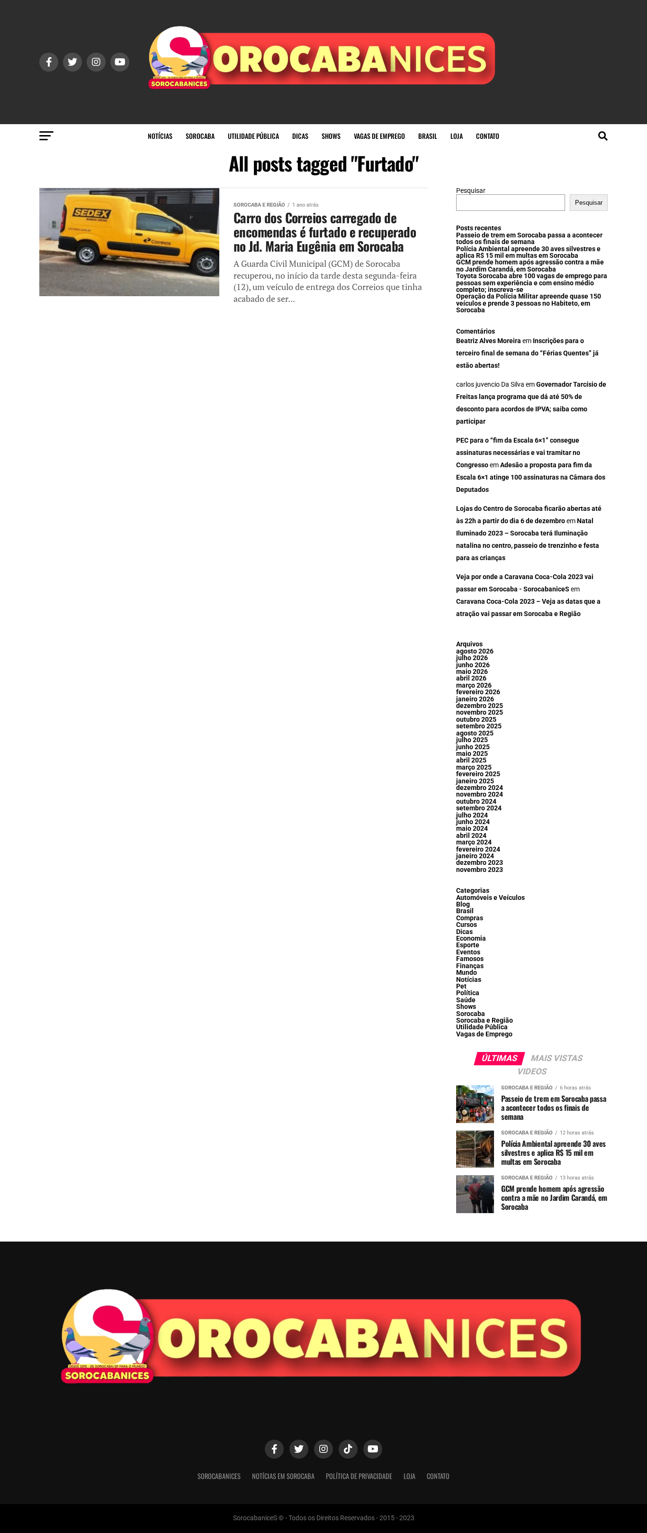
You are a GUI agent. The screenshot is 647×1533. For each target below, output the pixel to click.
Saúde (466, 1000)
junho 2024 (473, 822)
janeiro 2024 (475, 856)
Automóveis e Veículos (490, 898)
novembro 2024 (479, 794)
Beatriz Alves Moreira (488, 341)
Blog (463, 904)
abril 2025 (471, 760)
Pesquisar (470, 191)
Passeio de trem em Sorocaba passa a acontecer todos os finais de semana (529, 238)
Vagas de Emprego (379, 136)
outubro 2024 (476, 802)
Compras (469, 918)
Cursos (466, 925)
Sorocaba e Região (484, 1020)
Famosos (470, 959)
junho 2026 (473, 665)
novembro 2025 (479, 712)
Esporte (467, 945)
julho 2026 (472, 658)
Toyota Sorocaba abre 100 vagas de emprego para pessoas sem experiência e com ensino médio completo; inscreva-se (531, 283)
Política (467, 993)
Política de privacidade (359, 1476)
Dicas (300, 136)
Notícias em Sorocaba (283, 1476)
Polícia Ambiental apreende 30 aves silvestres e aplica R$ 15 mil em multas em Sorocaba (528, 252)
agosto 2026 (475, 651)
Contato (487, 136)
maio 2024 (472, 829)
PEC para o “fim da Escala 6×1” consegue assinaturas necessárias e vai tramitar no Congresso (518, 452)
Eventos (468, 952)
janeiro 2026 (475, 699)
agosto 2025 (475, 733)
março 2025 (474, 767)
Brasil (427, 136)
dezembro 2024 (479, 788)
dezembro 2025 (479, 706)
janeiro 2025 (475, 781)
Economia (471, 938)
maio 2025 (472, 754)
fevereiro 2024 (478, 849)
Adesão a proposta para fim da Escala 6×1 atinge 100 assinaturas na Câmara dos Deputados (530, 477)
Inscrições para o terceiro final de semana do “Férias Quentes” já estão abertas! (527, 353)
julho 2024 (472, 815)
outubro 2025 (476, 720)
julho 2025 (472, 740)
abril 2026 (471, 678)
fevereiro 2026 (478, 692)
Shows (331, 136)
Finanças (470, 966)
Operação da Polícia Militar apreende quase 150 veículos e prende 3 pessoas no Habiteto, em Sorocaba (528, 303)
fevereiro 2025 (478, 774)
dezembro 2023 (479, 863)
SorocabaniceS (219, 1476)
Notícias (160, 136)
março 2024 (474, 842)
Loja (456, 136)
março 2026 (474, 685)
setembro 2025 (479, 726)
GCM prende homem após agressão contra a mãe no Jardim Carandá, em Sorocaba (530, 265)
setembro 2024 (479, 808)
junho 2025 (473, 747)
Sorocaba (200, 136)
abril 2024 (471, 836)
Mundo (466, 973)
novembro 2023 (479, 870)
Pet (461, 986)
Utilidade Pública (253, 136)
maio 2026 (472, 672)
